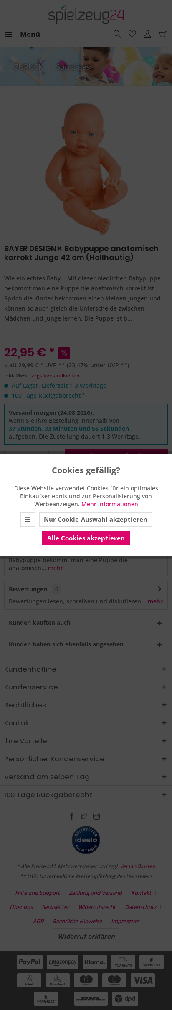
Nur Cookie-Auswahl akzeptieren (95, 519)
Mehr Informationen (109, 504)
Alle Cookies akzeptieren (86, 538)
